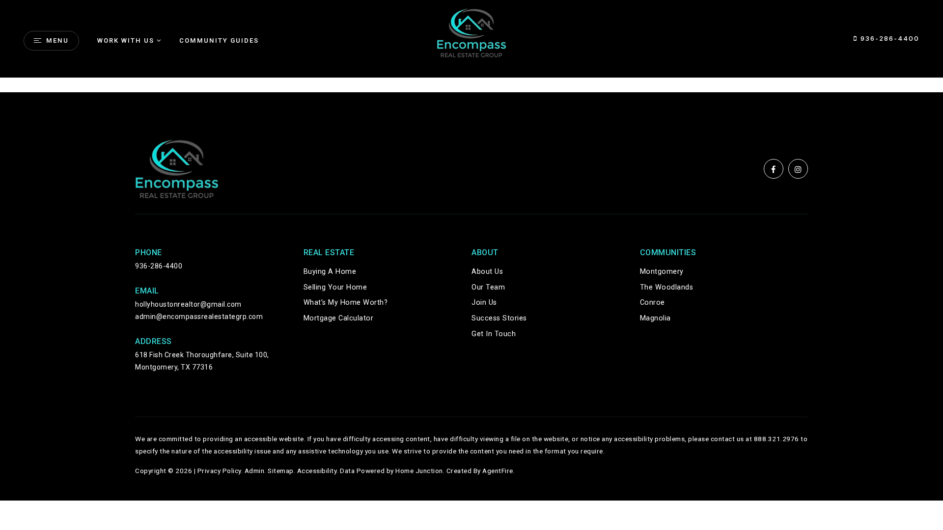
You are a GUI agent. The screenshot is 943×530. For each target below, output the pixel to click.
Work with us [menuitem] (125, 40)
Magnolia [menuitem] (655, 318)
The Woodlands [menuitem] (666, 287)
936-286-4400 (888, 38)
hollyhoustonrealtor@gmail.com (188, 304)
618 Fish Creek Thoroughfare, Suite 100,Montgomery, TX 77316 (202, 361)
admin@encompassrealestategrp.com (199, 316)
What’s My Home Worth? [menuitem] (346, 302)
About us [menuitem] (487, 271)
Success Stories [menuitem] (499, 318)
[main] (471, 85)
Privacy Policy (219, 471)
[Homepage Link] (471, 32)
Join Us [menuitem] (484, 302)
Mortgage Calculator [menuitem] (339, 318)
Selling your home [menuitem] (335, 287)
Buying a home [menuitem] (330, 271)
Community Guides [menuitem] (219, 40)
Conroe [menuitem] (652, 302)
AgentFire (497, 471)
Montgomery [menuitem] (662, 271)
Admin (255, 471)
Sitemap (281, 471)
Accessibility (317, 471)
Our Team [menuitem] (488, 287)
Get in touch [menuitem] (494, 334)
